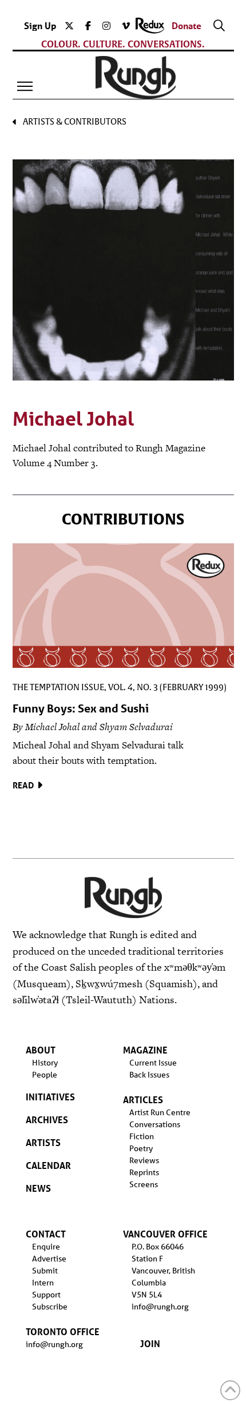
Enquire (46, 1246)
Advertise (49, 1258)
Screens (143, 1184)
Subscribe (50, 1306)
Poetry (141, 1148)
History (45, 1062)
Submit (45, 1270)
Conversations (154, 1124)
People (44, 1074)
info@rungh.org (54, 1344)
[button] (25, 86)
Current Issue (153, 1062)
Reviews (144, 1160)
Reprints (144, 1172)
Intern (43, 1282)
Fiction (141, 1136)
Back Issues (149, 1074)
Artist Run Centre (160, 1112)
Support (46, 1294)
